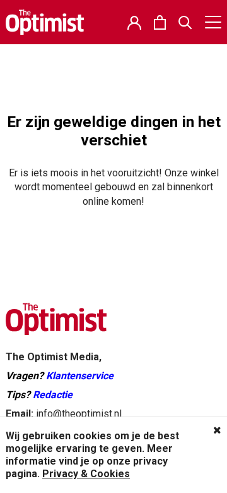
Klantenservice (80, 376)
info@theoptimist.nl (79, 414)
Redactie (53, 395)
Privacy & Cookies (86, 474)
